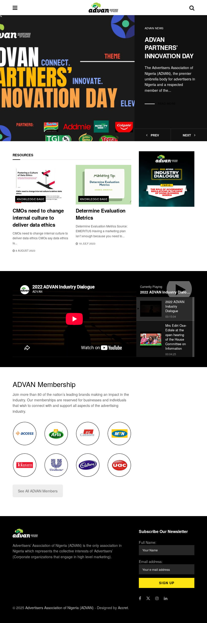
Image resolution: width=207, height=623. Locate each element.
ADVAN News (154, 28)
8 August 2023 (25, 250)
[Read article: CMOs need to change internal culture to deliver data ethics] (40, 184)
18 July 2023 (86, 243)
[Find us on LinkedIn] (165, 598)
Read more (167, 103)
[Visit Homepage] (103, 8)
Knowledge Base (30, 199)
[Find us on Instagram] (157, 598)
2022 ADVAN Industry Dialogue (166, 291)
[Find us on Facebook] (140, 598)
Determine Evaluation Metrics (100, 214)
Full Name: (147, 542)
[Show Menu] (15, 7)
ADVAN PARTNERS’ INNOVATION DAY (169, 47)
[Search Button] (191, 7)
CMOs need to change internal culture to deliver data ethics (38, 217)
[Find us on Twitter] (148, 598)
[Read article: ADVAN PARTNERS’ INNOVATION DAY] (67, 78)
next (187, 135)
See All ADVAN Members (38, 490)
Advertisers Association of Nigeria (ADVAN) (59, 607)
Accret (123, 607)
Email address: (151, 561)
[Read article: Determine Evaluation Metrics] (103, 184)
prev (154, 135)
